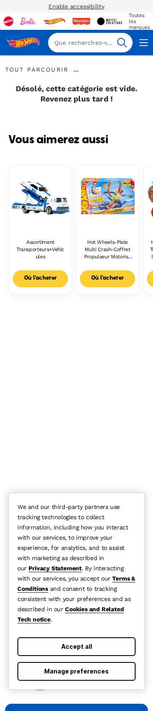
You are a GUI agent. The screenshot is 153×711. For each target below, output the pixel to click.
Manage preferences (76, 671)
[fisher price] (81, 21)
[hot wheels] (54, 21)
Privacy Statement (55, 568)
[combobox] (90, 42)
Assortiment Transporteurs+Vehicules (40, 249)
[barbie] (28, 21)
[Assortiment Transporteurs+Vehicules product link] (40, 196)
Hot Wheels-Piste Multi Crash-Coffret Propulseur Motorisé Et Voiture (107, 249)
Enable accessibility (76, 6)
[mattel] (8, 21)
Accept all (76, 646)
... (76, 69)
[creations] (109, 21)
